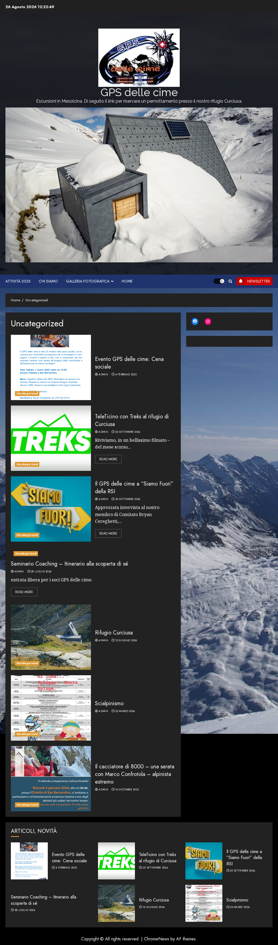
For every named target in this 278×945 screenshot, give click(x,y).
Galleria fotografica (87, 281)
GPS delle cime (139, 92)
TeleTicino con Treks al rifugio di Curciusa (132, 420)
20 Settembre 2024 (127, 499)
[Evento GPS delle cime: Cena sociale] (51, 367)
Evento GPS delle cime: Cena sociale (129, 363)
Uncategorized (27, 393)
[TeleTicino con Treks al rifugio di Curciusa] (51, 438)
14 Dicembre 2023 (127, 789)
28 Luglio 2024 (41, 571)
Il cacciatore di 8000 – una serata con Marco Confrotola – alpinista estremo (134, 774)
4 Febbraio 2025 (126, 374)
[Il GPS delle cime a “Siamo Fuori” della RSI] (51, 509)
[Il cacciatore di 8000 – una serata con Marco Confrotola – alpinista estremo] (51, 778)
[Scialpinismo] (51, 708)
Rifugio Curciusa (114, 633)
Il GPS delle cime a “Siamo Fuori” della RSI (134, 487)
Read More (108, 459)
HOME (127, 281)
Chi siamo (48, 281)
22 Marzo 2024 (125, 711)
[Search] (230, 281)
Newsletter (258, 281)
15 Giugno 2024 (126, 640)
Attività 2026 (18, 281)
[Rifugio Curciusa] (51, 637)
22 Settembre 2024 (127, 432)
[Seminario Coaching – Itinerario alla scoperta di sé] (93, 553)
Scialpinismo (109, 703)
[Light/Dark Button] (218, 281)
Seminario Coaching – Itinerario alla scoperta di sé (69, 564)
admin (103, 374)
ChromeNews (156, 939)
